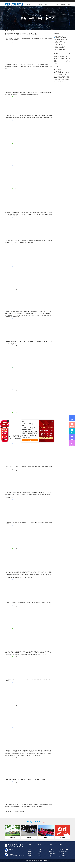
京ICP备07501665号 (46, 860)
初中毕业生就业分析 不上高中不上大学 (61, 76)
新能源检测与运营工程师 (59, 58)
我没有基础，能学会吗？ (60, 36)
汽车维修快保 (51, 855)
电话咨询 (72, 445)
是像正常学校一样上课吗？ (60, 42)
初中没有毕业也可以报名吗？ (61, 37)
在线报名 (63, 4)
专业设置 (40, 4)
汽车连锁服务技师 (62, 855)
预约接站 (39, 853)
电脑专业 (55, 61)
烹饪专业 (55, 60)
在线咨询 (72, 419)
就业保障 (45, 4)
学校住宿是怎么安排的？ (60, 47)
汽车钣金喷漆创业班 (52, 853)
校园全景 (68, 4)
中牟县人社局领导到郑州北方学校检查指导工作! (17, 811)
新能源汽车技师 (51, 851)
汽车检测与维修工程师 (63, 851)
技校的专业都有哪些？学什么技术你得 (61, 77)
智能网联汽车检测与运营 (59, 56)
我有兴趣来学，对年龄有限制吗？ (61, 39)
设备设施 (29, 855)
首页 (5, 30)
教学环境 (29, 853)
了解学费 (39, 849)
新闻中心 (8, 30)
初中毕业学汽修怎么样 (58, 81)
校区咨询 (72, 439)
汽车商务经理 (61, 853)
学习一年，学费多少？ (59, 41)
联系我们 (57, 4)
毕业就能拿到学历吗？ (59, 44)
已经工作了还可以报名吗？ (60, 46)
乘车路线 (39, 851)
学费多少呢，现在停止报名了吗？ (62, 51)
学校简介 (34, 4)
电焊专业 (55, 63)
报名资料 (39, 855)
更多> (69, 53)
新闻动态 (51, 4)
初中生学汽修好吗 (57, 69)
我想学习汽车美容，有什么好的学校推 (61, 72)
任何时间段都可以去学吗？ (60, 49)
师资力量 (29, 851)
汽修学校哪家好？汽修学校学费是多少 (61, 79)
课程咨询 (72, 432)
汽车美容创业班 (51, 849)
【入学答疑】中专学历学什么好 (60, 74)
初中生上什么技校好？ (58, 71)
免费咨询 (72, 426)
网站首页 (28, 4)
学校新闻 (12, 30)
